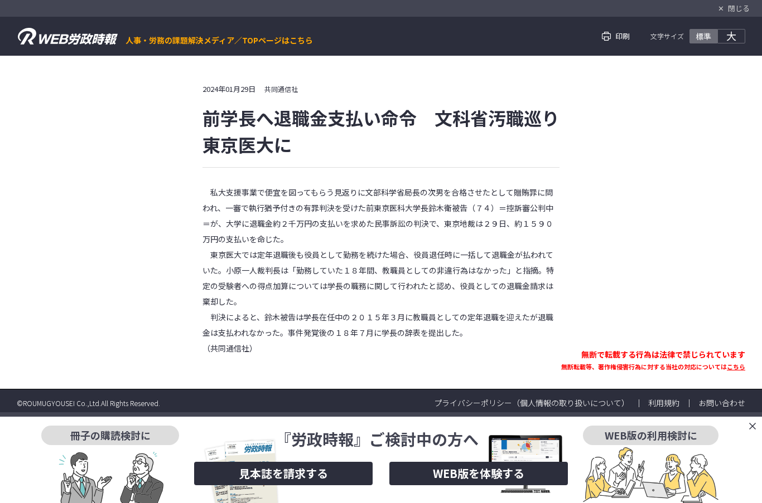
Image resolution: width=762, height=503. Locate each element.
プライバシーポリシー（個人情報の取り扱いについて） (531, 402)
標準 (703, 36)
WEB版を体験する (478, 473)
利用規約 (663, 402)
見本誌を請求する (283, 473)
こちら (736, 366)
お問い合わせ (721, 402)
